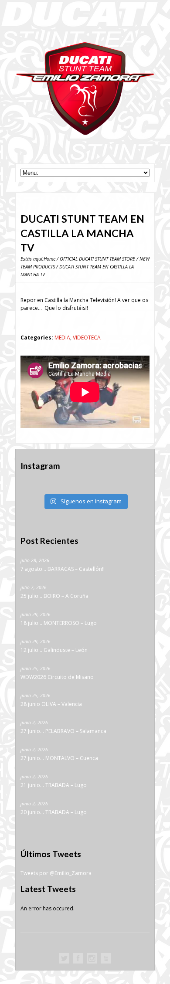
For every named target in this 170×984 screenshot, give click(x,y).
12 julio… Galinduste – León (54, 650)
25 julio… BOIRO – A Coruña (54, 596)
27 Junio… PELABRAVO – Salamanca (63, 731)
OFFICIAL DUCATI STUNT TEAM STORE (97, 258)
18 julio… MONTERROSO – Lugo (58, 623)
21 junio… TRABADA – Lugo (53, 785)
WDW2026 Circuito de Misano (57, 677)
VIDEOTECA (87, 337)
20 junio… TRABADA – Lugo (53, 812)
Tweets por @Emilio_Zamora (56, 873)
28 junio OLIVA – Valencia (51, 704)
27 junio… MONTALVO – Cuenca (59, 758)
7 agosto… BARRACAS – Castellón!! (62, 569)
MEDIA (62, 337)
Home (49, 258)
